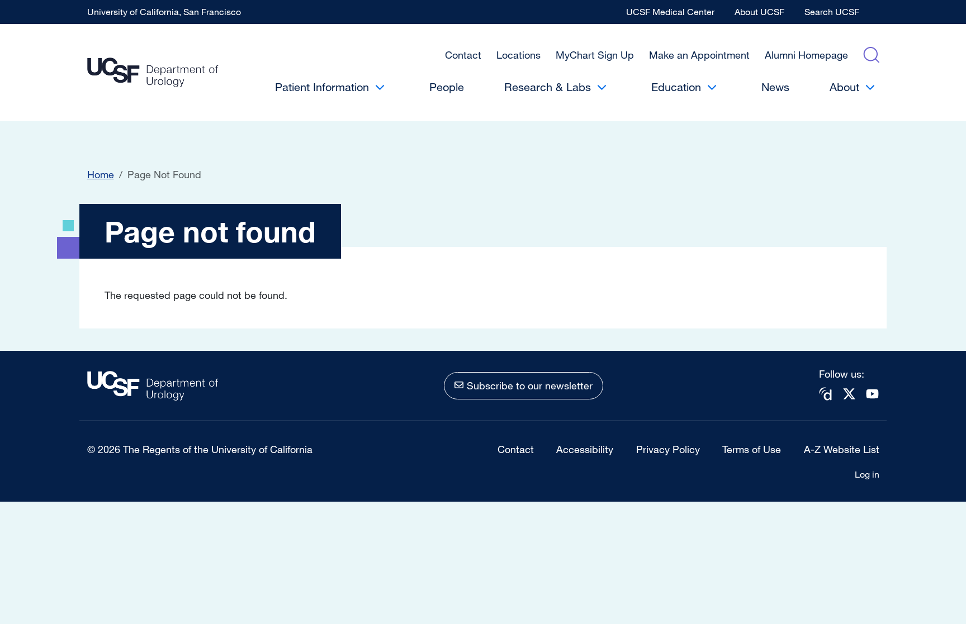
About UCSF (759, 11)
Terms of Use (751, 449)
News (775, 86)
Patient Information (322, 86)
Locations (518, 55)
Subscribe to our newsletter (530, 385)
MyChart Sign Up (595, 55)
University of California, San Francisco (164, 11)
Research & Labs (547, 86)
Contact (463, 55)
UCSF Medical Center (670, 11)
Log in (867, 474)
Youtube (872, 393)
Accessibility (584, 449)
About (844, 86)
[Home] (153, 73)
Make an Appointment (699, 55)
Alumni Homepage (806, 55)
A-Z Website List (841, 449)
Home (100, 174)
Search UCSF (831, 11)
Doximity (825, 394)
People (446, 86)
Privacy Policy (668, 449)
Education (676, 86)
